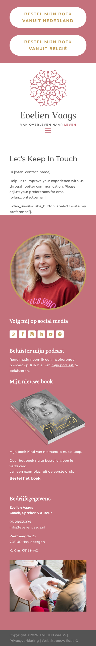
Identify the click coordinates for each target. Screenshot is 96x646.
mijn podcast (62, 365)
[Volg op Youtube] (50, 334)
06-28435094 (20, 522)
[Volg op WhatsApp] (13, 334)
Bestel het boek (25, 478)
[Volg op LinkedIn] (41, 334)
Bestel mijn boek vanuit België (48, 45)
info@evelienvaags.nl (27, 527)
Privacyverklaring (24, 641)
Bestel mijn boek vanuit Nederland (48, 17)
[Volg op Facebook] (22, 334)
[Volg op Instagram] (32, 334)
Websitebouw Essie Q (60, 641)
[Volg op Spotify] (60, 334)
